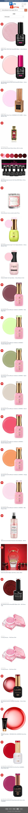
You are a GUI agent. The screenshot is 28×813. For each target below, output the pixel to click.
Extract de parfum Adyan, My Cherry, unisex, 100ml (11, 572)
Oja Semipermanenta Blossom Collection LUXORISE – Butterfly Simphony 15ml (12, 442)
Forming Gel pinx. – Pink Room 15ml (8, 637)
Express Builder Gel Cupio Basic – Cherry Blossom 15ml (12, 277)
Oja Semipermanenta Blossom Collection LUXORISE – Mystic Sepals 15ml (13, 376)
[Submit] (25, 10)
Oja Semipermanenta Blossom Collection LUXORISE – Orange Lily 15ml (14, 475)
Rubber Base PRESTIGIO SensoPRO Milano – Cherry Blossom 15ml (14, 50)
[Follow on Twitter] (25, 4)
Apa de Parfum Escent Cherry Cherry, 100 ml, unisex (12, 148)
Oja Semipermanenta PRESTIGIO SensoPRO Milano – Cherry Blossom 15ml (14, 83)
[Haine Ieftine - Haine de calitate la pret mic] (14, 5)
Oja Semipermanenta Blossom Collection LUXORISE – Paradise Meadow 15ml (12, 343)
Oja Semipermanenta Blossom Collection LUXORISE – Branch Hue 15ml (14, 409)
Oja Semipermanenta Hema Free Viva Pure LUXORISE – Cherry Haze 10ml (13, 768)
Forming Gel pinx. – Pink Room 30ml (8, 669)
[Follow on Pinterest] (23, 6)
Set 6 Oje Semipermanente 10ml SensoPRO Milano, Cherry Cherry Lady (13, 181)
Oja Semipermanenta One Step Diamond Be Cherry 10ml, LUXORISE (13, 801)
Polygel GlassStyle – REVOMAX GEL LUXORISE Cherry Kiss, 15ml (13, 735)
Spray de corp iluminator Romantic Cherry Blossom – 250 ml (13, 540)
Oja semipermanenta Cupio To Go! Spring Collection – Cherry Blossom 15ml (13, 245)
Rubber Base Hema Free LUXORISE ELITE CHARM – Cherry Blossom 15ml (13, 116)
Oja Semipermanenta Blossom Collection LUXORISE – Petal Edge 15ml (13, 310)
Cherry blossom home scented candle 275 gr (10, 213)
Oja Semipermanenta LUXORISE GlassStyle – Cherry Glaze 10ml (13, 702)
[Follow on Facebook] (23, 4)
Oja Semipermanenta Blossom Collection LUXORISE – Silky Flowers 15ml (13, 508)
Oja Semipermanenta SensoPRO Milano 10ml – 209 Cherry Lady (13, 605)
